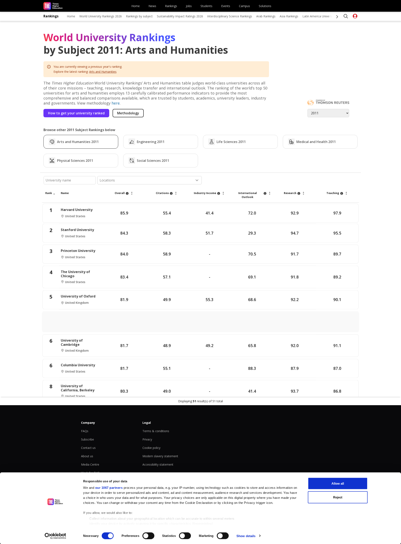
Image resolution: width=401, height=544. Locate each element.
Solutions (265, 6)
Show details (245, 536)
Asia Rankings (289, 16)
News (152, 6)
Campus (244, 6)
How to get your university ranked (76, 113)
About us (87, 456)
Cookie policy (151, 448)
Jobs (189, 6)
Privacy (147, 439)
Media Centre (90, 464)
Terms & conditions (155, 431)
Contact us (88, 448)
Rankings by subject (139, 16)
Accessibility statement (157, 464)
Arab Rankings (265, 16)
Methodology (128, 113)
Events (225, 6)
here (116, 103)
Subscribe (87, 439)
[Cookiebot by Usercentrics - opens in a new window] (55, 536)
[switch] (148, 535)
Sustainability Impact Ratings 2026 (180, 16)
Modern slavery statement (160, 456)
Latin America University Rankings (325, 16)
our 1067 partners (109, 487)
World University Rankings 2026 (100, 16)
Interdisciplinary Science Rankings (229, 16)
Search (345, 16)
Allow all (337, 483)
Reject (337, 497)
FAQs (84, 431)
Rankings (171, 6)
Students (206, 6)
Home (135, 6)
